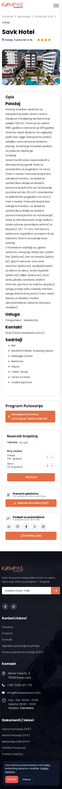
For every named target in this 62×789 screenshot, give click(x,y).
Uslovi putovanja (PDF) (16, 729)
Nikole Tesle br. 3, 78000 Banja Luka (19, 675)
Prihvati (11, 779)
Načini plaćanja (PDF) (16, 735)
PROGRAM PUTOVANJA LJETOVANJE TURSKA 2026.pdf (29, 416)
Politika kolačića (12, 754)
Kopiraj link (32, 535)
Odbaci (26, 779)
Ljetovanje (23, 16)
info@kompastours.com (24, 693)
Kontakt (7, 640)
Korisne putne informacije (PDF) (22, 652)
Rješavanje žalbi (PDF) (16, 741)
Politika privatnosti (14, 748)
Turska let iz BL (43, 16)
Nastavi (31, 477)
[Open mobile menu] (56, 5)
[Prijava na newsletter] (55, 590)
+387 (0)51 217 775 (19, 685)
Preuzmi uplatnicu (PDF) (33, 503)
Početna (7, 16)
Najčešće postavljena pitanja (20, 646)
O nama (7, 633)
